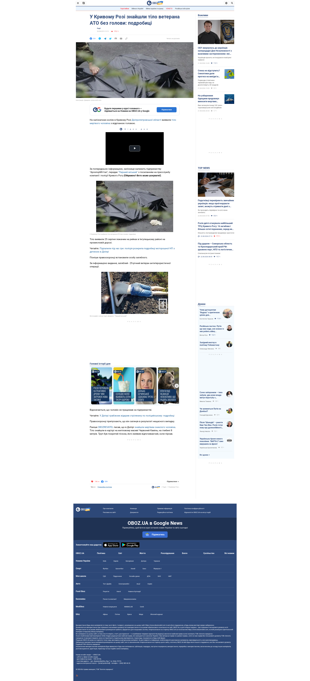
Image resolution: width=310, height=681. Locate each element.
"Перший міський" (128, 172)
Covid (142, 607)
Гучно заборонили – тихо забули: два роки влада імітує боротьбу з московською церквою (211, 395)
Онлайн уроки (134, 576)
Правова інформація (164, 508)
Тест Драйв (107, 584)
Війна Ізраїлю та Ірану (154, 9)
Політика (101, 553)
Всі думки (204, 455)
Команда (133, 508)
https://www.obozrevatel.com (155, 625)
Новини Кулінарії (134, 591)
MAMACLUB (128, 607)
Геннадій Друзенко (206, 415)
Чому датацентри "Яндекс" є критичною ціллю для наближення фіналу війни (210, 312)
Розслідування (167, 553)
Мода (141, 614)
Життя (143, 553)
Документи (134, 512)
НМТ (170, 576)
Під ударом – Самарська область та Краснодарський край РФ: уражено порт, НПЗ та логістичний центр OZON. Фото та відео (215, 246)
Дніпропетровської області (146, 119)
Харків (115, 561)
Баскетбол (119, 569)
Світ (120, 553)
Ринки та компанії (109, 599)
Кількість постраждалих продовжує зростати (216, 233)
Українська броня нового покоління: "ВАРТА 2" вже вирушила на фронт (211, 441)
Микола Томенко (205, 401)
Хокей (133, 569)
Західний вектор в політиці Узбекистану (209, 343)
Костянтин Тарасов (206, 319)
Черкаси (157, 561)
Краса (129, 614)
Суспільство (208, 553)
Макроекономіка (130, 599)
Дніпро (143, 561)
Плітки (117, 614)
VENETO (169, 9)
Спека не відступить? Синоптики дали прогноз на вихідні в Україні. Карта (209, 73)
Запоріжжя (130, 561)
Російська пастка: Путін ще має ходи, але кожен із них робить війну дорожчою (212, 329)
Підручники (117, 576)
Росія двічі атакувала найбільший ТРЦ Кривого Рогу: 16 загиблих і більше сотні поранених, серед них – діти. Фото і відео (215, 226)
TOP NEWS (204, 168)
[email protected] (104, 663)
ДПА (148, 576)
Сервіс (149, 584)
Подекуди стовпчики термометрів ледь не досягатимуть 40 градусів (208, 82)
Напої (119, 591)
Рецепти (106, 591)
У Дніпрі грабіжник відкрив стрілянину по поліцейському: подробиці (137, 415)
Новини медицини (110, 607)
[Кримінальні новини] (156, 488)
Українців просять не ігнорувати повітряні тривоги (214, 59)
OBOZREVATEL (105, 427)
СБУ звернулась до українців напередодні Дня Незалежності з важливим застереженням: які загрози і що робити (215, 51)
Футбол (105, 569)
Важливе (203, 15)
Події (99, 28)
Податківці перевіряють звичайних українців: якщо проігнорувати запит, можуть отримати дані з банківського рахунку (216, 203)
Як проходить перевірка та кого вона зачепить (212, 211)
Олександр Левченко (207, 349)
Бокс (144, 569)
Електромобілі (124, 584)
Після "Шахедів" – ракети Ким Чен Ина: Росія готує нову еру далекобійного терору (211, 425)
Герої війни (124, 9)
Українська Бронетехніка (208, 448)
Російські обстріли (182, 9)
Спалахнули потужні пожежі (209, 253)
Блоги (184, 553)
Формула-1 (158, 569)
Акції (138, 584)
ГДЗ (104, 576)
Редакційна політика (105, 487)
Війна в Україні (137, 9)
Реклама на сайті (109, 512)
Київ (104, 561)
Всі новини (229, 553)
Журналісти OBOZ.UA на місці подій (197, 512)
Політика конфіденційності (194, 508)
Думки (201, 304)
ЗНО (159, 576)
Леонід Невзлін (205, 431)
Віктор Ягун (204, 335)
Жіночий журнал (156, 614)
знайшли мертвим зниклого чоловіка (155, 427)
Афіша (105, 614)
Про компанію (108, 508)
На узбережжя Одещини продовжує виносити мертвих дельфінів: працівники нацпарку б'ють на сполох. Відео (209, 98)
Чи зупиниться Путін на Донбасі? (210, 410)
